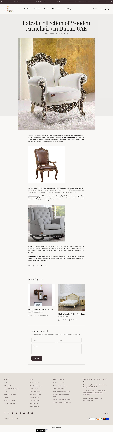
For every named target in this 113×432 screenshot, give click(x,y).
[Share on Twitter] (37, 265)
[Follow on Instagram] (13, 413)
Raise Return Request (36, 386)
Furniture (27, 9)
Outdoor (36, 9)
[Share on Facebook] (33, 265)
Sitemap (6, 397)
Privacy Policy (62, 334)
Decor (46, 9)
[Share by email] (45, 265)
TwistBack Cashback (10, 394)
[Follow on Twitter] (9, 413)
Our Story (6, 383)
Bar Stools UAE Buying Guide (61, 391)
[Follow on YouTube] (24, 413)
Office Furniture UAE (59, 388)
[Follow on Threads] (16, 413)
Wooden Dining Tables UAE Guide (61, 395)
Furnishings (68, 9)
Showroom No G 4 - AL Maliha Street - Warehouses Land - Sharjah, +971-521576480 (94, 392)
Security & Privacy (35, 391)
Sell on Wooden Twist (10, 403)
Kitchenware (56, 9)
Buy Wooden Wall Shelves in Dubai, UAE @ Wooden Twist (40, 310)
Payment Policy (34, 397)
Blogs (5, 391)
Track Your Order (35, 383)
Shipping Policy (34, 406)
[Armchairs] (56, 223)
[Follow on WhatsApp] (32, 413)
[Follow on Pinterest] (20, 413)
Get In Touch (7, 386)
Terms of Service (72, 334)
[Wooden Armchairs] (56, 164)
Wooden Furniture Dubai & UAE (62, 402)
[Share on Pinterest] (41, 265)
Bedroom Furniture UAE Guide (61, 399)
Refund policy (34, 403)
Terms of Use (34, 388)
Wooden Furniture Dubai (60, 386)
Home (19, 9)
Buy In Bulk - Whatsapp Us (11, 388)
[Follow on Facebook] (5, 413)
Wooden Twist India (9, 400)
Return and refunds (35, 394)
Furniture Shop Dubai (59, 383)
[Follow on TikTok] (28, 413)
